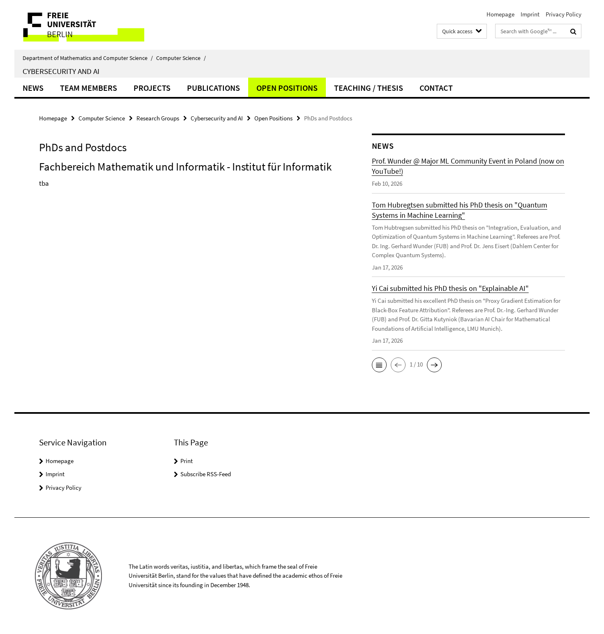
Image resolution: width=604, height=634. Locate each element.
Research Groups (157, 118)
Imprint (530, 14)
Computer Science (181, 58)
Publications (213, 88)
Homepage (500, 14)
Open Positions (287, 88)
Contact (436, 88)
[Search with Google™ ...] (573, 31)
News (33, 88)
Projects (152, 88)
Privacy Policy (563, 14)
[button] (379, 365)
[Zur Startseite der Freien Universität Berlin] (83, 24)
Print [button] (186, 461)
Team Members (88, 88)
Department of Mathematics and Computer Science (88, 58)
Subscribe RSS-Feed (205, 474)
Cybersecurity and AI (61, 71)
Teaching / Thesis (368, 88)
